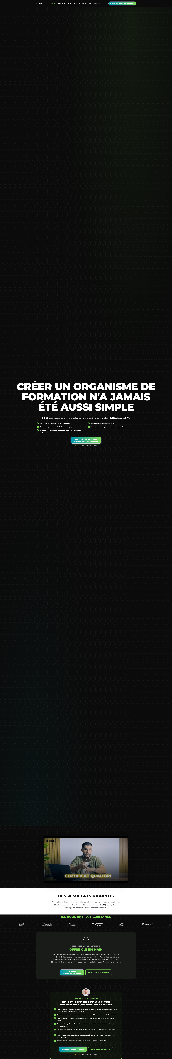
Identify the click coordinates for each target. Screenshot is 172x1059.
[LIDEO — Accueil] (39, 3)
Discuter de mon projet (73, 1049)
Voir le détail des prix (98, 972)
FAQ (90, 3)
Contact (97, 3)
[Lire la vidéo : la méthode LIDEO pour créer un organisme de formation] (86, 859)
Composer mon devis (100, 1049)
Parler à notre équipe (86, 440)
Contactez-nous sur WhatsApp (122, 3)
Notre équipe (83, 3)
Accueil (53, 3)
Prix (69, 3)
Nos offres (61, 3)
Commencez (72, 972)
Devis (75, 3)
